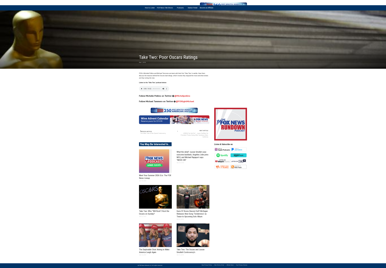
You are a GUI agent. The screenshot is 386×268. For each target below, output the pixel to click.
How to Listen (150, 8)
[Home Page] (141, 7)
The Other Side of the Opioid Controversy (153, 133)
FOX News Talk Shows (164, 8)
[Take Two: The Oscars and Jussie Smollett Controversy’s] (193, 235)
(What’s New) (230, 265)
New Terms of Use (219, 265)
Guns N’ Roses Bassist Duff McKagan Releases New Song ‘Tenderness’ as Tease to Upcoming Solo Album (192, 214)
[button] (245, 7)
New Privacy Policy (207, 265)
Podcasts (180, 8)
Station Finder (193, 8)
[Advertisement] (230, 88)
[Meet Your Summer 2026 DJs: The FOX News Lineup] (155, 161)
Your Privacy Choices (241, 265)
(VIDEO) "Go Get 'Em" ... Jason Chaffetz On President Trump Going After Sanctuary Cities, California (194, 135)
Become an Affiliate (206, 8)
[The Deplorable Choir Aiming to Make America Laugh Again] (155, 235)
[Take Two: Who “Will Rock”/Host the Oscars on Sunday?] (155, 197)
